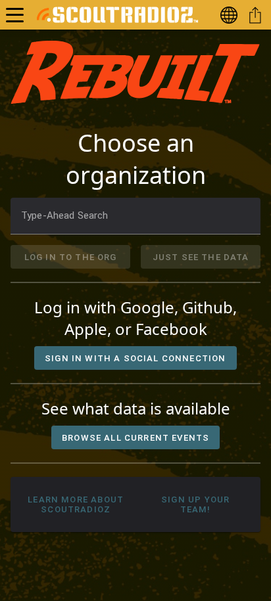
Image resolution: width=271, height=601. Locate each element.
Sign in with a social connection (135, 358)
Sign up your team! (195, 504)
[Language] (231, 15)
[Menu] (15, 15)
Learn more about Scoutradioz (76, 504)
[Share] (258, 15)
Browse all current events (135, 438)
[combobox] (135, 216)
